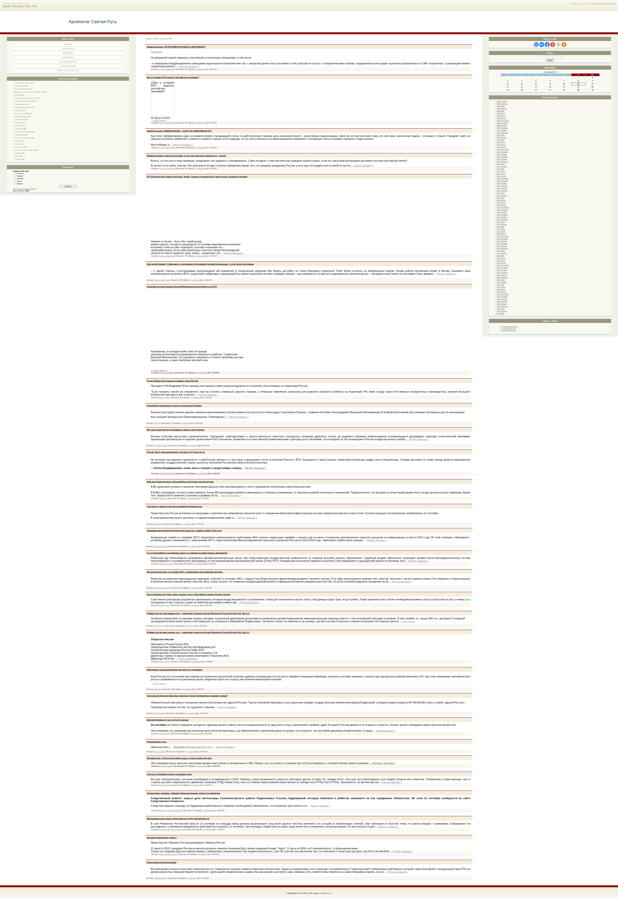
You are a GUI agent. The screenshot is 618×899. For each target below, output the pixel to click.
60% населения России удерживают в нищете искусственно (175, 430)
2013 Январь (501, 217)
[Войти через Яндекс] (552, 44)
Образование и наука (23, 101)
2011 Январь (501, 159)
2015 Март (500, 280)
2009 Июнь (500, 113)
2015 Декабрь (502, 302)
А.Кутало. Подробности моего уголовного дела (169, 774)
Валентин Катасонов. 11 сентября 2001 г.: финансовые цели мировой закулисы (185, 572)
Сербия (18, 141)
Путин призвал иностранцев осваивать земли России (172, 381)
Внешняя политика (22, 138)
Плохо (19, 181)
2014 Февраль (502, 248)
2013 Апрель (501, 224)
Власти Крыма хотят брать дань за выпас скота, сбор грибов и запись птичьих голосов (188, 594)
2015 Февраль (502, 277)
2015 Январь (501, 275)
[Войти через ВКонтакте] (541, 44)
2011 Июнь (500, 171)
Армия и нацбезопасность (25, 98)
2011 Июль (500, 174)
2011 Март (500, 164)
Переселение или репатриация (161, 862)
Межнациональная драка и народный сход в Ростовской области (178, 819)
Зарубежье (19, 135)
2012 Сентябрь (502, 207)
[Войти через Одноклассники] (564, 44)
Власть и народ (21, 113)
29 (578, 90)
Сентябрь (164, 38)
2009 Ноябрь (501, 125)
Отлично (20, 173)
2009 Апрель (501, 109)
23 (592, 87)
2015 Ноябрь (501, 299)
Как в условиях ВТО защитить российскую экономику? (173, 77)
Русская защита (21, 89)
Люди (17, 144)
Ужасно (20, 184)
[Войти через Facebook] (547, 44)
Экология (18, 129)
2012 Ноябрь (501, 212)
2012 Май (500, 198)
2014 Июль (500, 260)
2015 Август (501, 292)
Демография (20, 104)
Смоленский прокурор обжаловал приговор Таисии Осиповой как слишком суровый (187, 696)
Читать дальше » (189, 66)
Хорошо (20, 176)
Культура (18, 123)
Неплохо (20, 178)
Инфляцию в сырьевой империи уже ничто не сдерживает (175, 670)
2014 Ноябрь (501, 270)
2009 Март (500, 106)
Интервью (19, 147)
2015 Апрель (501, 282)
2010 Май (500, 140)
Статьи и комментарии (24, 150)
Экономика (19, 119)
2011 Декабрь (501, 186)
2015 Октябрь (502, 297)
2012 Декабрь (502, 215)
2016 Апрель (501, 311)
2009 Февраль (502, 104)
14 (564, 84)
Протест (18, 110)
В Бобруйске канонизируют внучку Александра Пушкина (174, 406)
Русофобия (19, 86)
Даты (17, 156)
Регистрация (18, 6)
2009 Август (501, 118)
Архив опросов (30, 189)
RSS (35, 6)
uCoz (330, 893)
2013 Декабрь (502, 244)
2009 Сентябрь (502, 121)
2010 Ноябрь (501, 154)
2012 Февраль (502, 191)
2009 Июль (500, 116)
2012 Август (501, 205)
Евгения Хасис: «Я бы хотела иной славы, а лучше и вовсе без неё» (179, 758)
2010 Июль (500, 145)
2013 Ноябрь (501, 241)
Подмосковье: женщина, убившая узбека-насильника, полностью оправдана (183, 793)
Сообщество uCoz (508, 329)
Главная (6, 6)
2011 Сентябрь (502, 178)
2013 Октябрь (502, 239)
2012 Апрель (501, 195)
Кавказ (17, 95)
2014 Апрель (501, 253)
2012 (156, 38)
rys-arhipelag (199, 69)
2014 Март (500, 251)
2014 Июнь (500, 258)
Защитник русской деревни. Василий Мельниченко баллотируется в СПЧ (182, 287)
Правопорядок (21, 116)
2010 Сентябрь (502, 150)
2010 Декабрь (502, 157)
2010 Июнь (500, 142)
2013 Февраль (502, 219)
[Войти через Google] (558, 44)
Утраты (18, 159)
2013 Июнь (500, 229)
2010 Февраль (502, 133)
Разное (18, 153)
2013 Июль (500, 232)
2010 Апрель (501, 137)
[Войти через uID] (536, 44)
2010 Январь (501, 130)
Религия (18, 126)
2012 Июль (500, 203)
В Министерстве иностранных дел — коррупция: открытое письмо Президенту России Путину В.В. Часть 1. (198, 632)
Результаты (17, 189)
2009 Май (500, 111)
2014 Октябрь (502, 268)
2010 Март (500, 135)
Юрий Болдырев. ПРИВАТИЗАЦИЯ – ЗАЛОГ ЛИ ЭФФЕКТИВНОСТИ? (179, 131)
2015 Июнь (500, 287)
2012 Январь (501, 188)
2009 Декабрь (502, 128)
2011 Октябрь (502, 181)
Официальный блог (509, 327)
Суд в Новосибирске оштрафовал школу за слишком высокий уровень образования (187, 553)
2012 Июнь (500, 200)
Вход (28, 6)
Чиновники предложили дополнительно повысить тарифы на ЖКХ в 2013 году (184, 531)
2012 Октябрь (502, 210)
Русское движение (22, 83)
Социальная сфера (23, 107)
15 (578, 84)
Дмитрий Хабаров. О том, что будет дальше (167, 720)
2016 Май (500, 314)
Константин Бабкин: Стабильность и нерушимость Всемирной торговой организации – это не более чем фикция (200, 264)
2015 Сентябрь (502, 294)
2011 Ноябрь (501, 183)
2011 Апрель (501, 166)
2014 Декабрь (502, 273)
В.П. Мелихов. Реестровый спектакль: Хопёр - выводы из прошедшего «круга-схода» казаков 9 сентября (197, 177)
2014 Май (500, 256)
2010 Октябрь (502, 152)
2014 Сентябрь (502, 265)
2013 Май (500, 227)
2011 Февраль (502, 162)
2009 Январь (501, 101)
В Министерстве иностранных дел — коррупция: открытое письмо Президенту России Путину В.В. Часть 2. (198, 613)
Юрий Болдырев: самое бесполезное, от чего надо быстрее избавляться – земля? (186, 156)
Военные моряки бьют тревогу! (162, 838)
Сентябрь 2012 (550, 72)
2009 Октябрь (502, 123)
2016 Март (500, 309)
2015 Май (500, 285)
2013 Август (501, 234)
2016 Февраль (502, 306)
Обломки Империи (22, 132)
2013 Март (500, 222)
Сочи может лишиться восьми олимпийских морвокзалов (174, 506)
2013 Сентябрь (502, 236)
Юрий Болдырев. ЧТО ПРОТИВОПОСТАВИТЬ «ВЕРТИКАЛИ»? (176, 47)
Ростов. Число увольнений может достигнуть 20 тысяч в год (176, 452)
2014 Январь (501, 246)
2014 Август (501, 263)
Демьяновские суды (156, 742)
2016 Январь (501, 304)
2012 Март (500, 193)
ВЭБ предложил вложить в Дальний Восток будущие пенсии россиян (180, 482)
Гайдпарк (156, 51)
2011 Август (501, 176)
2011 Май (500, 169)
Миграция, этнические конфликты (28, 92)
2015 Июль (500, 289)
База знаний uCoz (508, 330)
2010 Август (501, 147)
